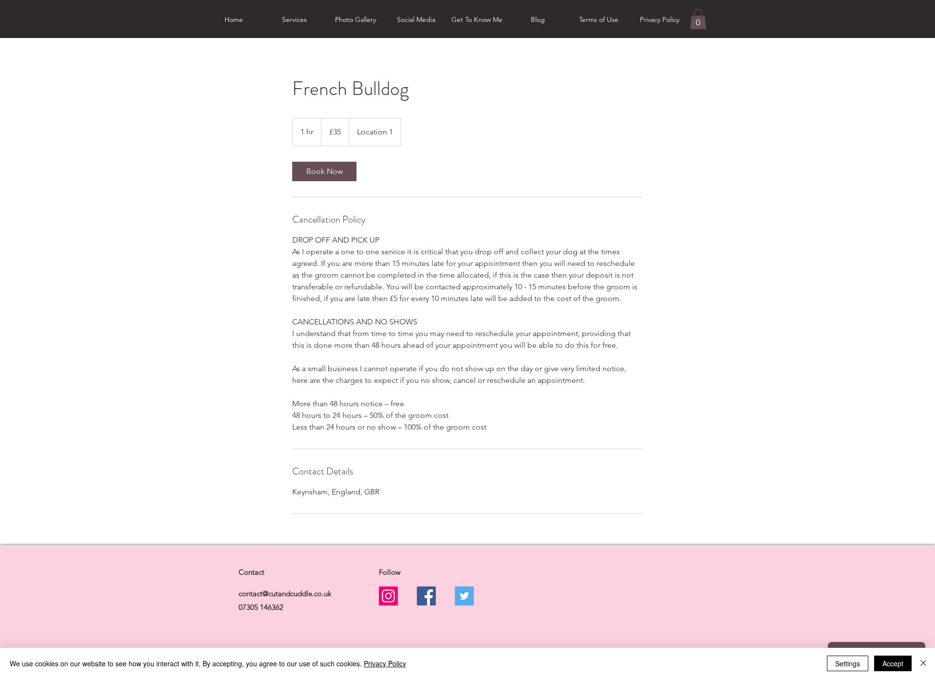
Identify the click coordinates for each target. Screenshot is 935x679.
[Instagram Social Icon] (388, 595)
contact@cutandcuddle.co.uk (285, 593)
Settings (847, 663)
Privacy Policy (385, 663)
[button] (698, 19)
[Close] (923, 663)
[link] (324, 171)
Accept (892, 663)
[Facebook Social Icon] (426, 595)
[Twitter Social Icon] (464, 595)
